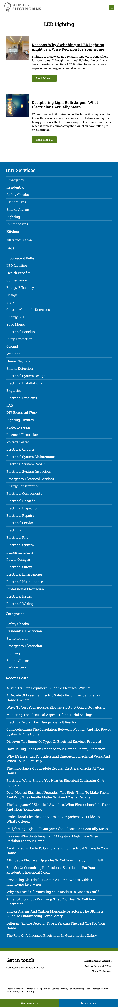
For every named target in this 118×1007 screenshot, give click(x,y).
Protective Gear (18, 427)
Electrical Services (20, 522)
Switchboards (17, 224)
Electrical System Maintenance (30, 456)
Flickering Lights (19, 552)
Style (10, 302)
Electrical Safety (19, 567)
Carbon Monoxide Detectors (28, 309)
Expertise (13, 390)
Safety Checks (17, 194)
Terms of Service (50, 988)
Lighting (13, 217)
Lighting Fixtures (20, 420)
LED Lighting (16, 265)
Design (11, 295)
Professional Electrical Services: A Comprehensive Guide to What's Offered (53, 819)
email (18, 240)
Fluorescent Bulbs (20, 258)
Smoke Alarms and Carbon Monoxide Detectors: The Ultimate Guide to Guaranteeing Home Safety (54, 913)
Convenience (16, 280)
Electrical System (20, 545)
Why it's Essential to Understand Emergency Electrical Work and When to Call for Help (58, 758)
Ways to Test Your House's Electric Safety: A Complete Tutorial (55, 707)
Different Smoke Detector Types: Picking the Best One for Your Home (55, 925)
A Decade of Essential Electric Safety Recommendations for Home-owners (53, 697)
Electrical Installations (24, 383)
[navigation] (111, 7)
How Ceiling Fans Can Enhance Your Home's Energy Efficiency (55, 749)
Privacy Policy (67, 988)
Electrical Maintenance (24, 581)
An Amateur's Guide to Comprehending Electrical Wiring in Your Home (57, 850)
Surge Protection (19, 339)
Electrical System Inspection (28, 471)
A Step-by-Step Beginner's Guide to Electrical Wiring (48, 688)
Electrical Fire (17, 537)
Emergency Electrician (24, 646)
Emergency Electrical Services (30, 479)
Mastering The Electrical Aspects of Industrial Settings (49, 714)
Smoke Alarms (18, 209)
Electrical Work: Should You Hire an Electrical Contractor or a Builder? (55, 782)
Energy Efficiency (20, 287)
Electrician (15, 530)
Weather (13, 353)
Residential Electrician (24, 631)
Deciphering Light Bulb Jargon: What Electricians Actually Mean (65, 104)
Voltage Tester (17, 442)
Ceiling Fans (16, 202)
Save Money (16, 324)
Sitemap (80, 988)
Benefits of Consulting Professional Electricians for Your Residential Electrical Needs (50, 870)
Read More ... (44, 78)
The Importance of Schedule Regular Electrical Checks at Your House (55, 770)
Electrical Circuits (20, 449)
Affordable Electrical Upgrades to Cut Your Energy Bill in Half (54, 860)
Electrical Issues (19, 596)
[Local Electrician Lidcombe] (23, 11)
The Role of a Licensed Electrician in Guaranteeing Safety (51, 935)
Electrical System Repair (25, 464)
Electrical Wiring (19, 603)
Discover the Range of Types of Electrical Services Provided (53, 741)
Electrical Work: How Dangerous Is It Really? (41, 722)
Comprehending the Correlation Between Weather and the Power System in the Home (58, 731)
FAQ (9, 405)
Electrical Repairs (20, 515)
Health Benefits (18, 273)
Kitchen (12, 231)
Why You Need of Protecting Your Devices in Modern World (52, 891)
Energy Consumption (23, 486)
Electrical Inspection (22, 508)
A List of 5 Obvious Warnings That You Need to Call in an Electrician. (51, 901)
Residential (15, 187)
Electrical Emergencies (24, 574)
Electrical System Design (25, 375)
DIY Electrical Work (21, 412)
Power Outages (18, 559)
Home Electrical (18, 361)
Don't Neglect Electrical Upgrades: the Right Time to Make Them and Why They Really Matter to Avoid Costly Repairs (57, 794)
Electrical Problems (21, 398)
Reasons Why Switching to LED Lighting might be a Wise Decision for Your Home (68, 47)
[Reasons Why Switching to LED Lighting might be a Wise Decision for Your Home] (17, 58)
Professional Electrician (25, 589)
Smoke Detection (19, 368)
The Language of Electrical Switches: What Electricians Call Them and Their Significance (58, 807)
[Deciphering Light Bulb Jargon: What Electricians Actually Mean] (17, 116)
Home (16, 991)
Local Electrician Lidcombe (19, 988)
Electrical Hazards (20, 501)
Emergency (15, 180)
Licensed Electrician (22, 434)
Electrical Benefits (20, 331)
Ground (12, 346)
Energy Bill (15, 317)
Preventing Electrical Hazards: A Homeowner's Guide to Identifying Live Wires (50, 882)
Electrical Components (24, 493)
